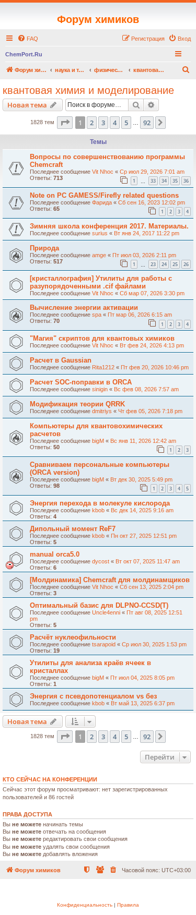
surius (100, 233)
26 (186, 264)
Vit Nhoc (102, 171)
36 (186, 180)
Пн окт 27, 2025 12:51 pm (144, 536)
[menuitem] (27, 38)
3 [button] (103, 122)
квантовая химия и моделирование (88, 90)
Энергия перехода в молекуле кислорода (100, 503)
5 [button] (126, 122)
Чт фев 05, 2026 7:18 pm (150, 411)
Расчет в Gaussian (60, 360)
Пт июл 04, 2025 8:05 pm (142, 678)
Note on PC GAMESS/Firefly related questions (104, 195)
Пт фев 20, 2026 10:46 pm (155, 367)
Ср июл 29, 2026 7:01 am (152, 171)
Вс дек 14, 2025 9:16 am (142, 510)
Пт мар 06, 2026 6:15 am (140, 314)
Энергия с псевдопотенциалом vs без (93, 696)
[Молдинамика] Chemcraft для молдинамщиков (110, 580)
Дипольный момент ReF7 (73, 529)
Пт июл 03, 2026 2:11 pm (144, 255)
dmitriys (102, 411)
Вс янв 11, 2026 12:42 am (143, 441)
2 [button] (92, 122)
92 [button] (147, 122)
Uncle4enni (106, 612)
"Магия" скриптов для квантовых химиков (102, 338)
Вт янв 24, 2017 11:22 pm (146, 233)
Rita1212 (103, 367)
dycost (100, 561)
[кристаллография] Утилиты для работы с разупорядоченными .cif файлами (101, 282)
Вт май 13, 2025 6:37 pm (143, 703)
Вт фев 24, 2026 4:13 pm (152, 345)
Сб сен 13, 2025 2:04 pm (151, 587)
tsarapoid (104, 644)
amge (99, 255)
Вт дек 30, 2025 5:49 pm (141, 479)
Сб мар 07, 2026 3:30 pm (152, 293)
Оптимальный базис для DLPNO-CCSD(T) (99, 605)
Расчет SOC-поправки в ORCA (81, 382)
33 (153, 180)
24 (164, 264)
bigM (98, 441)
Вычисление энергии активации (84, 307)
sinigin (100, 389)
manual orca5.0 (54, 554)
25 (175, 264)
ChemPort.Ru (23, 54)
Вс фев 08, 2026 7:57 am (146, 389)
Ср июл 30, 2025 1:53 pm (154, 644)
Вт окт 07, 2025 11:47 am (148, 561)
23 (153, 264)
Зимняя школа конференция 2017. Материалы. (109, 226)
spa (96, 314)
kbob (98, 510)
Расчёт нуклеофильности (73, 637)
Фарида (102, 202)
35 (175, 180)
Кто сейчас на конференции (50, 779)
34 (164, 180)
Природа (44, 248)
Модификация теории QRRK (77, 404)
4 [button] (115, 122)
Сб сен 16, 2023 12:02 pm (151, 202)
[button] (65, 122)
